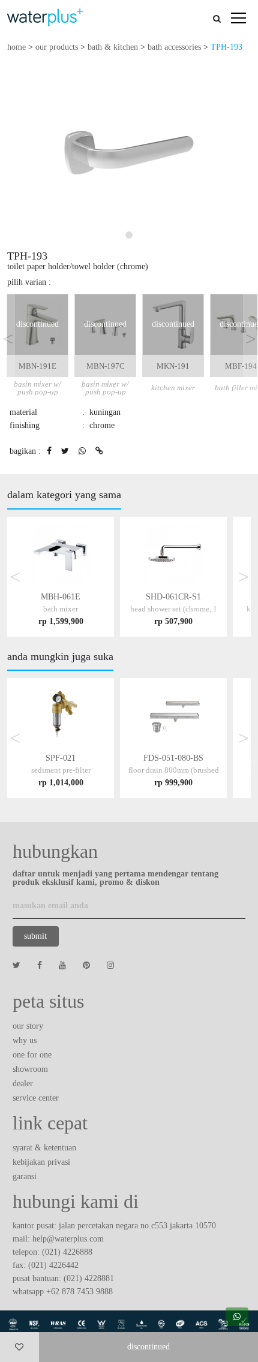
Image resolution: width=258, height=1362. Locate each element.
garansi (25, 1176)
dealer (23, 1083)
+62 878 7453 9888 (79, 1291)
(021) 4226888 (67, 1252)
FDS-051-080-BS (173, 770)
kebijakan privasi (41, 1162)
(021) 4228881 (89, 1278)
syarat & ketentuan (44, 1147)
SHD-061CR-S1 (173, 608)
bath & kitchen (113, 47)
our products (56, 47)
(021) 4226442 (53, 1265)
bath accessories (174, 47)
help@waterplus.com (68, 1238)
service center (36, 1097)
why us (25, 1040)
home (16, 47)
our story (28, 1026)
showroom (30, 1069)
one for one (32, 1054)
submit (35, 936)
